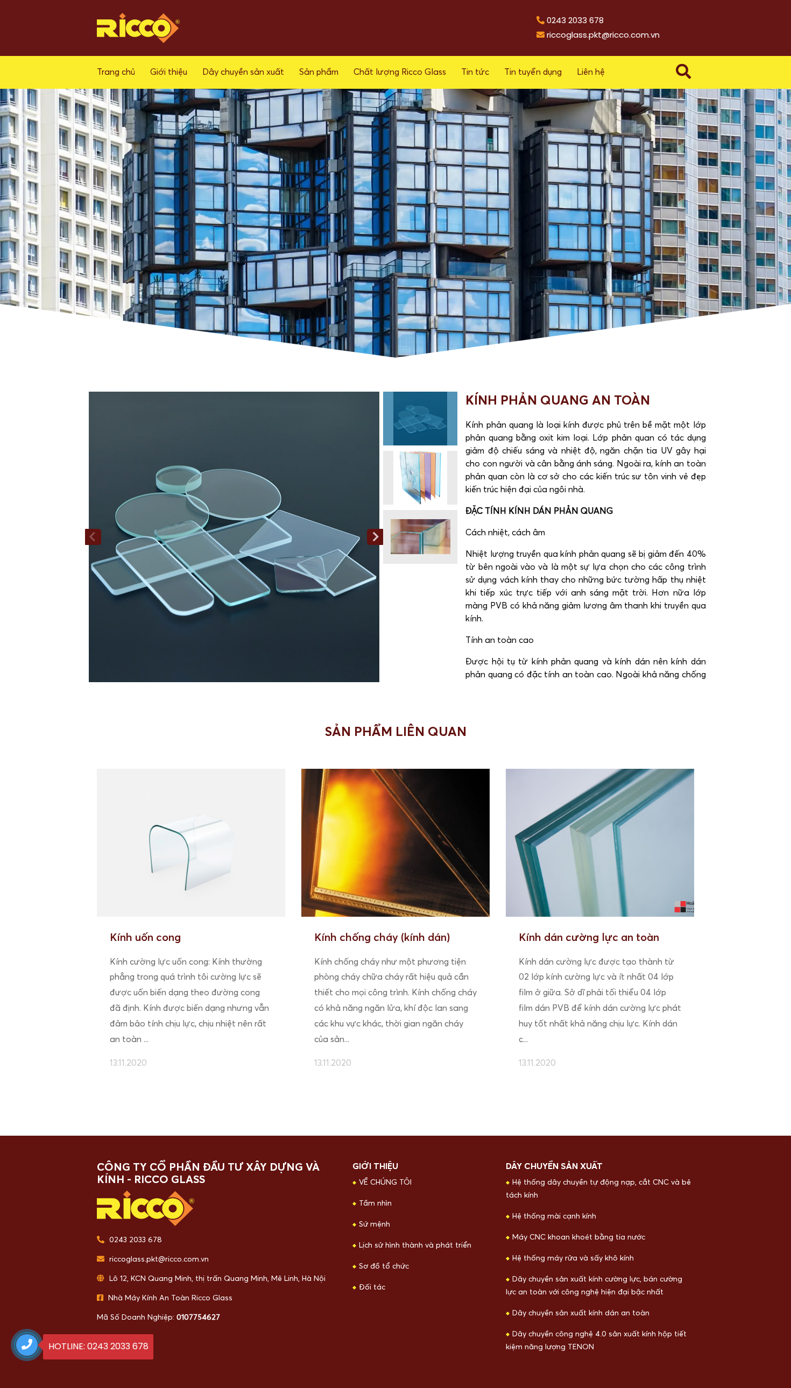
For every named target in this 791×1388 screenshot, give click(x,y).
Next (375, 537)
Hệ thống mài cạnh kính (554, 1216)
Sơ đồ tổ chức (384, 1266)
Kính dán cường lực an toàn (589, 937)
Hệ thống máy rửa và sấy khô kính (573, 1258)
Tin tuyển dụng (533, 72)
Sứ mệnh (374, 1224)
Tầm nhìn (375, 1203)
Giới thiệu (168, 72)
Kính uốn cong (145, 937)
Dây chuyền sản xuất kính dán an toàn (580, 1313)
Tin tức (475, 72)
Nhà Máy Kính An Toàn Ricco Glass (169, 1298)
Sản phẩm (318, 72)
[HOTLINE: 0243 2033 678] (27, 1345)
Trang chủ (116, 72)
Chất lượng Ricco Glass (400, 72)
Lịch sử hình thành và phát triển (415, 1245)
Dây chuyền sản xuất (243, 72)
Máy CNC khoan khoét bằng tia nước (578, 1237)
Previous (93, 537)
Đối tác (372, 1287)
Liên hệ (591, 72)
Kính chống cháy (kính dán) (382, 937)
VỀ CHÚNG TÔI (385, 1182)
